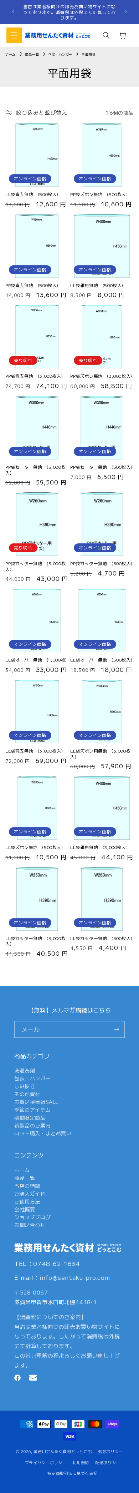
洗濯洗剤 (24, 1070)
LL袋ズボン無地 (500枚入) (34, 847)
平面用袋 (88, 54)
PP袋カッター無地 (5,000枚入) (35, 566)
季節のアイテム (32, 1109)
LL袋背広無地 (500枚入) (31, 194)
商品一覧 (32, 54)
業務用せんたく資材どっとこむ (63, 1451)
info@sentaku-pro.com (75, 1277)
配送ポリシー (107, 1462)
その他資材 (27, 1093)
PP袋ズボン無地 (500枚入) (99, 194)
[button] (14, 35)
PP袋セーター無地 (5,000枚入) (35, 469)
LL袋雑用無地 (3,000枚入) (99, 847)
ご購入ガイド (30, 1193)
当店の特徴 (27, 1185)
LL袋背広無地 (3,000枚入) (34, 751)
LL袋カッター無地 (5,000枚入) (35, 940)
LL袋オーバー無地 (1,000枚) (36, 660)
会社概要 (24, 1209)
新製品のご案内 (32, 1125)
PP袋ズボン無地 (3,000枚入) (101, 376)
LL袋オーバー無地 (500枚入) (101, 660)
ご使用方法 (27, 1201)
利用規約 (80, 1462)
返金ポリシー (110, 1451)
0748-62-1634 (56, 1263)
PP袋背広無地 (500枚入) (31, 285)
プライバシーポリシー (46, 1462)
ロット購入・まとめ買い (43, 1133)
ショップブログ (32, 1217)
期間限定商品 (30, 1117)
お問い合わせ (30, 1224)
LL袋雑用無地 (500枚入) (96, 285)
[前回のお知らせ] (13, 12)
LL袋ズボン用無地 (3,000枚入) (100, 753)
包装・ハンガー (61, 54)
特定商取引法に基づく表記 (72, 1473)
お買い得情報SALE (36, 1101)
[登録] (116, 1029)
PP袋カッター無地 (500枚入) (101, 563)
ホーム (10, 54)
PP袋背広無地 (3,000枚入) (34, 376)
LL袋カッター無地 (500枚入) (101, 938)
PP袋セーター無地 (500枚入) (101, 467)
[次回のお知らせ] (126, 12)
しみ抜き (24, 1086)
